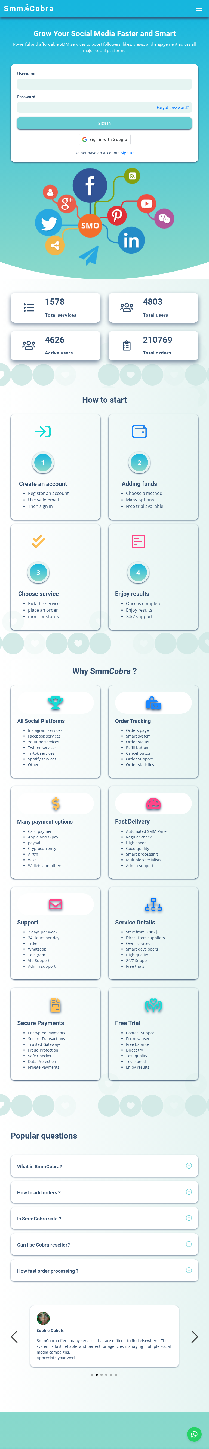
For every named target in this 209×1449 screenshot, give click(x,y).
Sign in (104, 123)
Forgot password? (173, 107)
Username (26, 73)
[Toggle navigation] (199, 9)
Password (26, 96)
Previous (15, 1336)
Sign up (128, 152)
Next (194, 1336)
